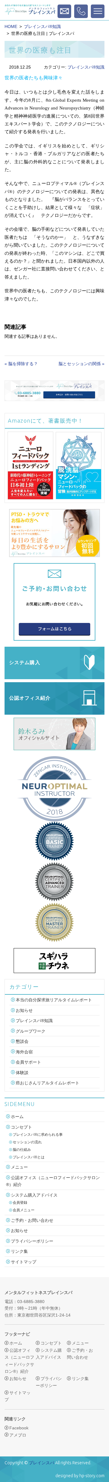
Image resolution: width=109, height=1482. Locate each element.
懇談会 (22, 1041)
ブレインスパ (41, 1462)
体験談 (22, 1072)
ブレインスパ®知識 (42, 26)
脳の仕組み (22, 1150)
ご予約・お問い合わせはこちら (64, 11)
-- (81, 11)
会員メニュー (24, 1210)
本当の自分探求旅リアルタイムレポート (54, 999)
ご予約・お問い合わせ (32, 1220)
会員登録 (20, 1202)
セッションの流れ (27, 1142)
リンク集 (19, 1251)
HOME (11, 26)
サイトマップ (23, 1261)
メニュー (19, 1167)
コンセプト (21, 1127)
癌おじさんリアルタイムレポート (47, 1082)
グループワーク (30, 1031)
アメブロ (17, 1435)
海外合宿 (24, 1051)
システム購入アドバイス (34, 1195)
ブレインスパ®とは (29, 1157)
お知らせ (24, 1010)
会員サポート (28, 1062)
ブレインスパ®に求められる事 (38, 1134)
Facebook (18, 1427)
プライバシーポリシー (32, 1241)
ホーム (17, 1116)
